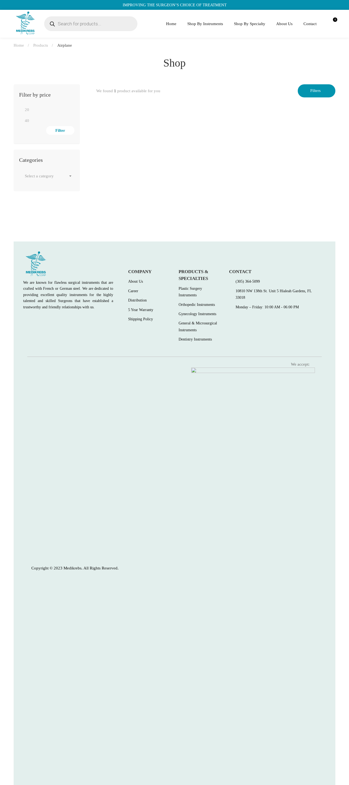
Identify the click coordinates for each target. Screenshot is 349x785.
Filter (60, 130)
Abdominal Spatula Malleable (125, 205)
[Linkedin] (60, 319)
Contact (310, 24)
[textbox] (46, 176)
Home (171, 24)
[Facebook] (25, 319)
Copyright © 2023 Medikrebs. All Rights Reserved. (75, 568)
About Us (284, 24)
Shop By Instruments (205, 24)
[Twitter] (37, 319)
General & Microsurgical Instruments (138, 197)
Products (40, 45)
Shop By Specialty (249, 24)
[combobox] (46, 176)
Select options (105, 181)
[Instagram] (48, 319)
